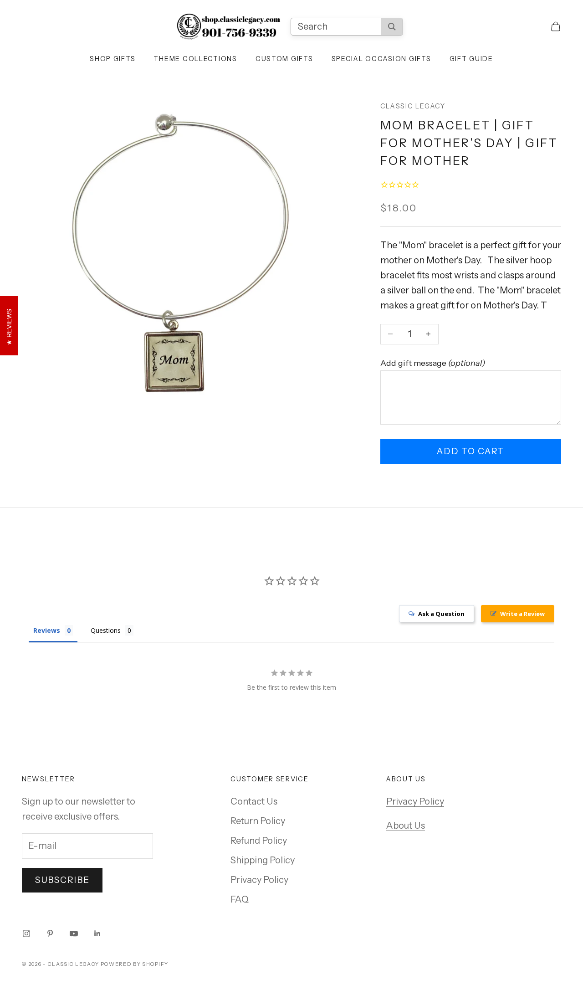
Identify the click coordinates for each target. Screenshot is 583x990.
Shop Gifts (112, 59)
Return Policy (257, 821)
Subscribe (62, 880)
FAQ (239, 899)
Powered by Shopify (135, 964)
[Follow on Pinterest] (50, 933)
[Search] (392, 26)
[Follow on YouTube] (73, 933)
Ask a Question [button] (441, 614)
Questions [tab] (106, 630)
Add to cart (470, 451)
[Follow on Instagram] (26, 933)
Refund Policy (258, 840)
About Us (405, 825)
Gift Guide (471, 59)
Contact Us (253, 801)
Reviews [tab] (46, 630)
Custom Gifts (284, 59)
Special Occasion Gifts (381, 59)
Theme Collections (195, 59)
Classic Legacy (412, 106)
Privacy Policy (259, 879)
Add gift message (432, 363)
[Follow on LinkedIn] (97, 933)
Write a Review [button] (522, 614)
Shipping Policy (262, 860)
